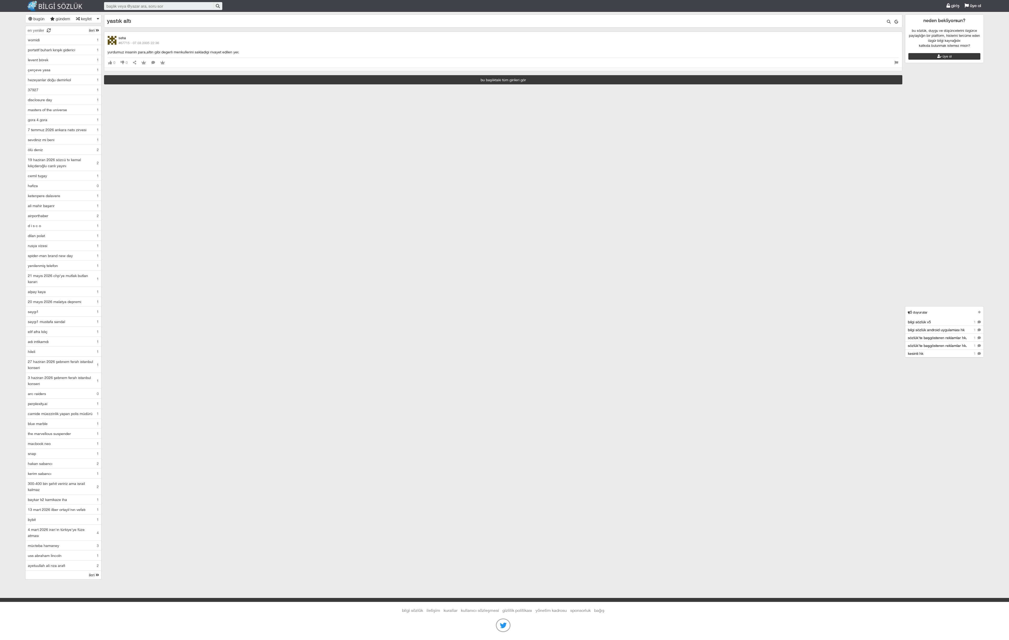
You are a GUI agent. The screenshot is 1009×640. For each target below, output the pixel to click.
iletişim (433, 610)
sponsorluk (580, 610)
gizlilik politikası (517, 610)
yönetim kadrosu (551, 610)
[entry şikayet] (896, 63)
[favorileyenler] (162, 63)
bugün (38, 18)
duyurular (920, 312)
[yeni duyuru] (979, 312)
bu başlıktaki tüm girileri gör (503, 80)
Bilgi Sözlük (59, 6)
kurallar (450, 610)
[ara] (218, 6)
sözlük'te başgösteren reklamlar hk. (942, 337)
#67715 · (139, 43)
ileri (92, 30)
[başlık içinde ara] (889, 21)
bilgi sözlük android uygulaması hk (942, 329)
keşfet (86, 18)
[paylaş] (134, 63)
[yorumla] (153, 63)
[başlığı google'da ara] (896, 21)
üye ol (975, 5)
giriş (954, 5)
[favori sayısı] (144, 63)
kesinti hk (942, 353)
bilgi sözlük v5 (942, 322)
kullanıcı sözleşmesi (480, 610)
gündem (62, 18)
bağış (599, 610)
